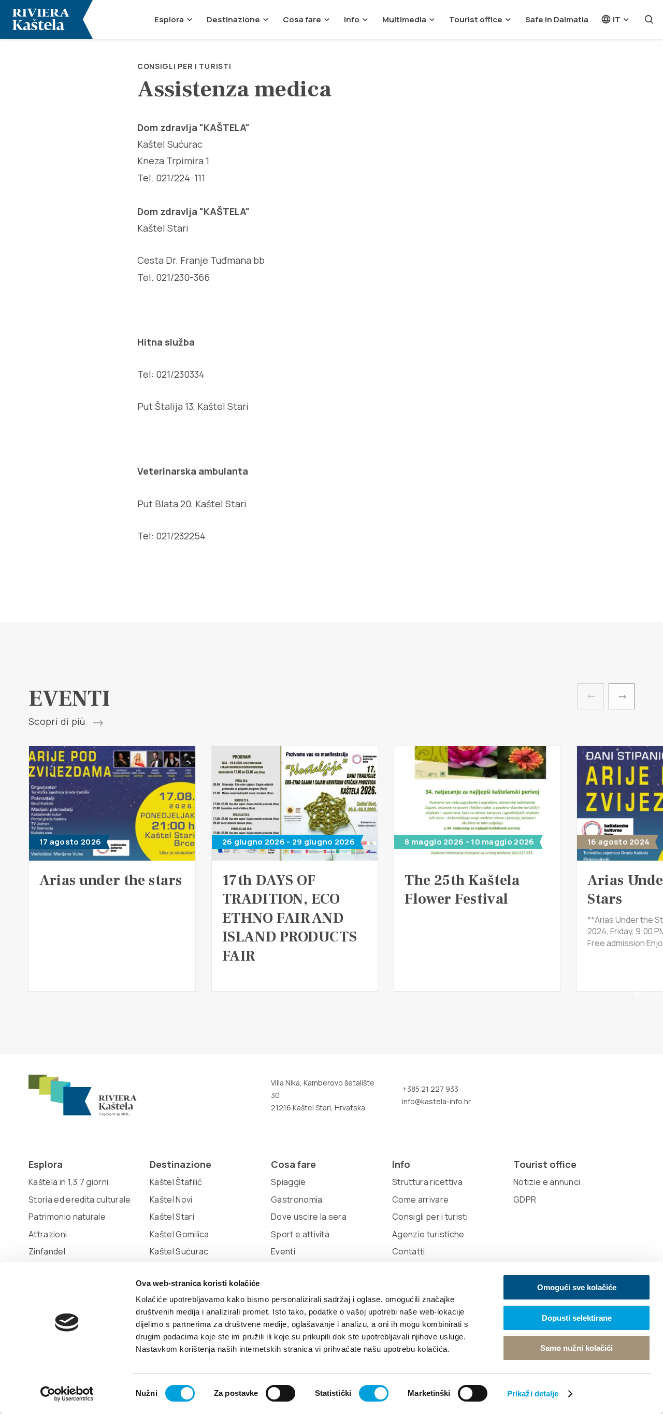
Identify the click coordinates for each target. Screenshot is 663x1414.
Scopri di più (58, 722)
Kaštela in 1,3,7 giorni (68, 1182)
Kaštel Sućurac (179, 1251)
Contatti (408, 1251)
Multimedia (404, 19)
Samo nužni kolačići (576, 1348)
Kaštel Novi (171, 1199)
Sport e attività (300, 1234)
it (616, 19)
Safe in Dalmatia (556, 19)
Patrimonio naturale (67, 1216)
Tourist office (475, 19)
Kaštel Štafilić (176, 1182)
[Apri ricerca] (649, 19)
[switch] (280, 1393)
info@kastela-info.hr (435, 1101)
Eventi (283, 1251)
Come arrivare (420, 1199)
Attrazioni (47, 1234)
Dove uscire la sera (309, 1216)
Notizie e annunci (546, 1182)
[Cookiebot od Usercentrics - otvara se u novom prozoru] (67, 1394)
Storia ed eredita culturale (79, 1199)
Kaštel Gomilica (179, 1234)
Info (351, 19)
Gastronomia (297, 1199)
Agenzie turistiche (428, 1234)
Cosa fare (302, 19)
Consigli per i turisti (184, 66)
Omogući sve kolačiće (576, 1287)
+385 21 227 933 (429, 1089)
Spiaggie (288, 1182)
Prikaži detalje (533, 1393)
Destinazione (233, 19)
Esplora (169, 19)
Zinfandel (46, 1251)
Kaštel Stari (172, 1216)
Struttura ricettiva (427, 1182)
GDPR (524, 1199)
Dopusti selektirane (577, 1317)
